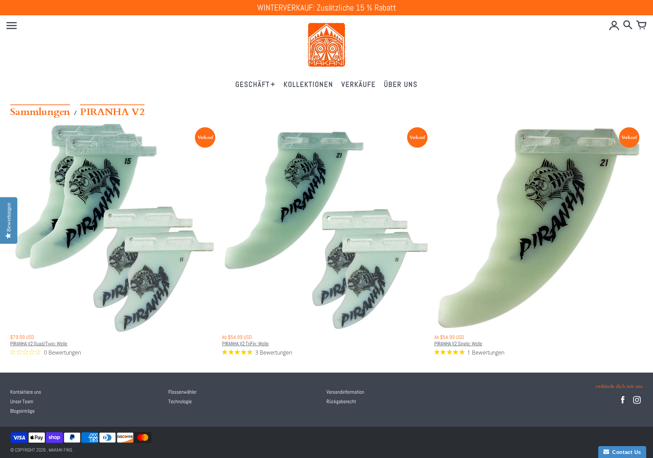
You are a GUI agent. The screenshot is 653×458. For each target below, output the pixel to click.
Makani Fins (60, 450)
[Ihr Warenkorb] (641, 25)
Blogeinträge (22, 411)
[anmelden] (614, 25)
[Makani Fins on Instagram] (637, 404)
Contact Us (625, 452)
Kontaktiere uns (25, 392)
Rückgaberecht (341, 401)
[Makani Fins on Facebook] (623, 404)
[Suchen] (628, 25)
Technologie (180, 401)
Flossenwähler (182, 392)
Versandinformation (345, 392)
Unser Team (21, 401)
